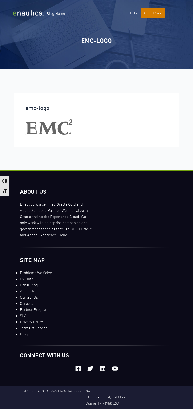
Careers (26, 303)
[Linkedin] (103, 368)
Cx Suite (26, 278)
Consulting (29, 285)
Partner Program (34, 309)
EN (132, 13)
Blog (24, 334)
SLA (23, 315)
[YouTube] (115, 368)
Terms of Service (33, 328)
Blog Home (56, 13)
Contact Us (29, 297)
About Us (27, 291)
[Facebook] (78, 368)
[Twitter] (90, 368)
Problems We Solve (36, 272)
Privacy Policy (31, 321)
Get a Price (153, 13)
